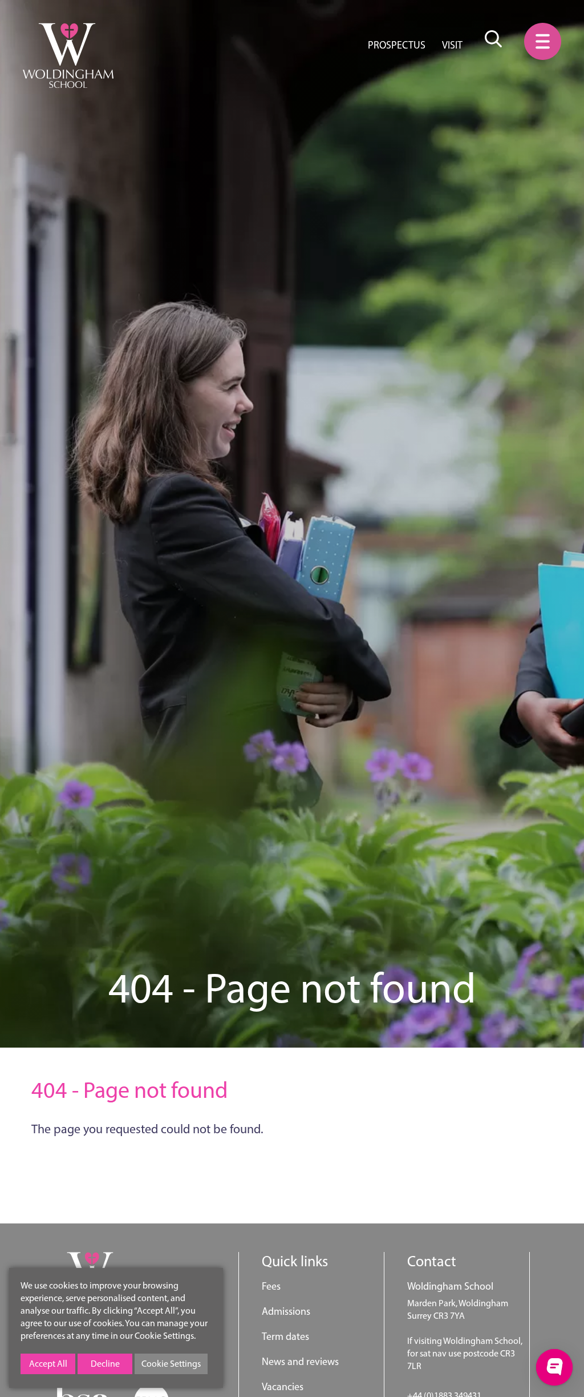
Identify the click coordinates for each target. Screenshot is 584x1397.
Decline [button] (105, 1363)
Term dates (285, 1336)
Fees (271, 1286)
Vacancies (282, 1386)
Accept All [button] (48, 1363)
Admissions (286, 1311)
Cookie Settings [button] (171, 1363)
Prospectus (396, 45)
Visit (452, 45)
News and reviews (300, 1361)
